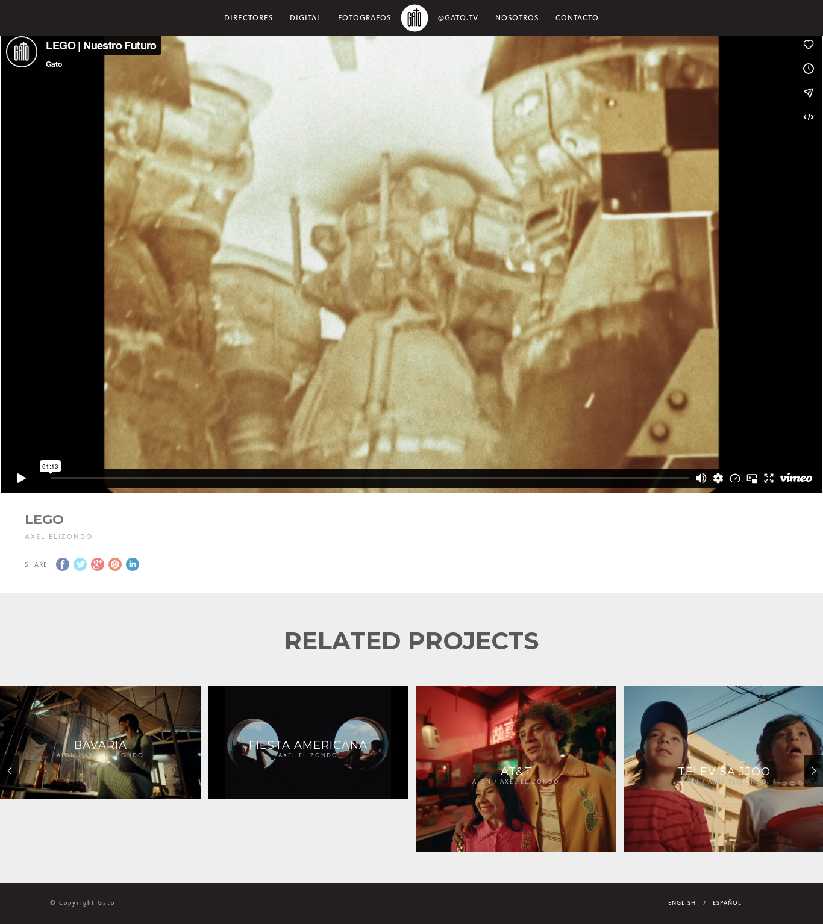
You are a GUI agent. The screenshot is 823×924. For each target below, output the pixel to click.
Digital (305, 17)
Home (414, 18)
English (682, 903)
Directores (248, 17)
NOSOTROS (517, 17)
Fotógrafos (364, 17)
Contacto (577, 17)
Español (727, 903)
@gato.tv (458, 17)
